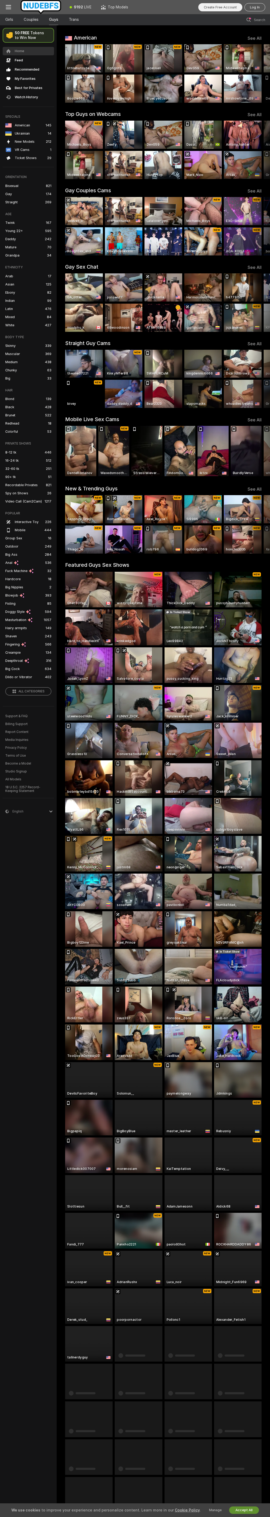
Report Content (16, 732)
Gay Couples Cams (88, 190)
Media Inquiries (16, 740)
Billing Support (16, 724)
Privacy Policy (16, 748)
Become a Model (18, 763)
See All (255, 38)
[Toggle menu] (8, 7)
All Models (13, 779)
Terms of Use (15, 755)
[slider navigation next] (259, 73)
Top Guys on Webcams (93, 114)
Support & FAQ (16, 716)
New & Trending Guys (91, 488)
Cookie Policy (187, 1510)
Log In (255, 7)
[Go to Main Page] (41, 7)
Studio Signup (16, 771)
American (85, 38)
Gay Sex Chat (81, 267)
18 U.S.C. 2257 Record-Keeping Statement (22, 789)
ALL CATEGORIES (31, 691)
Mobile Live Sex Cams (92, 419)
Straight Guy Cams (87, 343)
